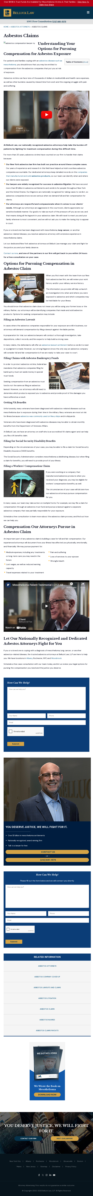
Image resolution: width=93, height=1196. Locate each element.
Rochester (40, 1161)
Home (6, 27)
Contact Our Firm (28, 1139)
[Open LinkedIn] (50, 1175)
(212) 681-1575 (59, 21)
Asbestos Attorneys (20, 27)
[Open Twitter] (42, 1175)
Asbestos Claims (47, 1009)
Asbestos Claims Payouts (47, 1030)
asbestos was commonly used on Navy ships (40, 416)
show (85, 62)
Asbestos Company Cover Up (47, 977)
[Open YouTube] (54, 1175)
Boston (80, 1161)
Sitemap (43, 1166)
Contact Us (48, 851)
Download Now (47, 1094)
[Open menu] (88, 12)
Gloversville (67, 1161)
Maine (19, 1166)
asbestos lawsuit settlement (54, 345)
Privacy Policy (70, 1166)
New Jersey (30, 1166)
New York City (15, 1161)
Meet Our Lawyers (65, 1139)
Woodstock (56, 658)
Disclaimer (56, 1166)
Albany (29, 658)
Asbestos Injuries (47, 1020)
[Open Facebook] (39, 1175)
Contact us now (11, 253)
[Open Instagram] (46, 1175)
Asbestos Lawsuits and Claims (47, 987)
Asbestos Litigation (47, 998)
